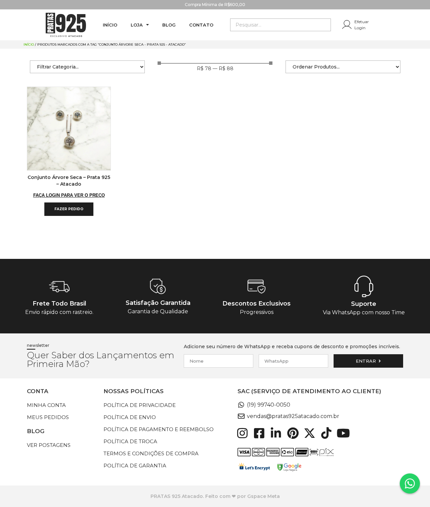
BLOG (169, 25)
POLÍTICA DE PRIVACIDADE (139, 405)
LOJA (137, 25)
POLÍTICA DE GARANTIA (134, 465)
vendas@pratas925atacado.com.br (293, 416)
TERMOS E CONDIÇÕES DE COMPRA (151, 453)
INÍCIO (110, 25)
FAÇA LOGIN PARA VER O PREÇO (69, 195)
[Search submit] (325, 24)
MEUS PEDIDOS (48, 417)
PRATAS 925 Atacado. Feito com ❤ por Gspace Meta (215, 496)
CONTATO (201, 25)
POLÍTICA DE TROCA (130, 441)
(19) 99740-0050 (268, 405)
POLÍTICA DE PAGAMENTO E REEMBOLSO (158, 429)
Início (29, 44)
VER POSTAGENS (49, 445)
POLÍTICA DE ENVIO (129, 417)
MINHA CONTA (46, 405)
